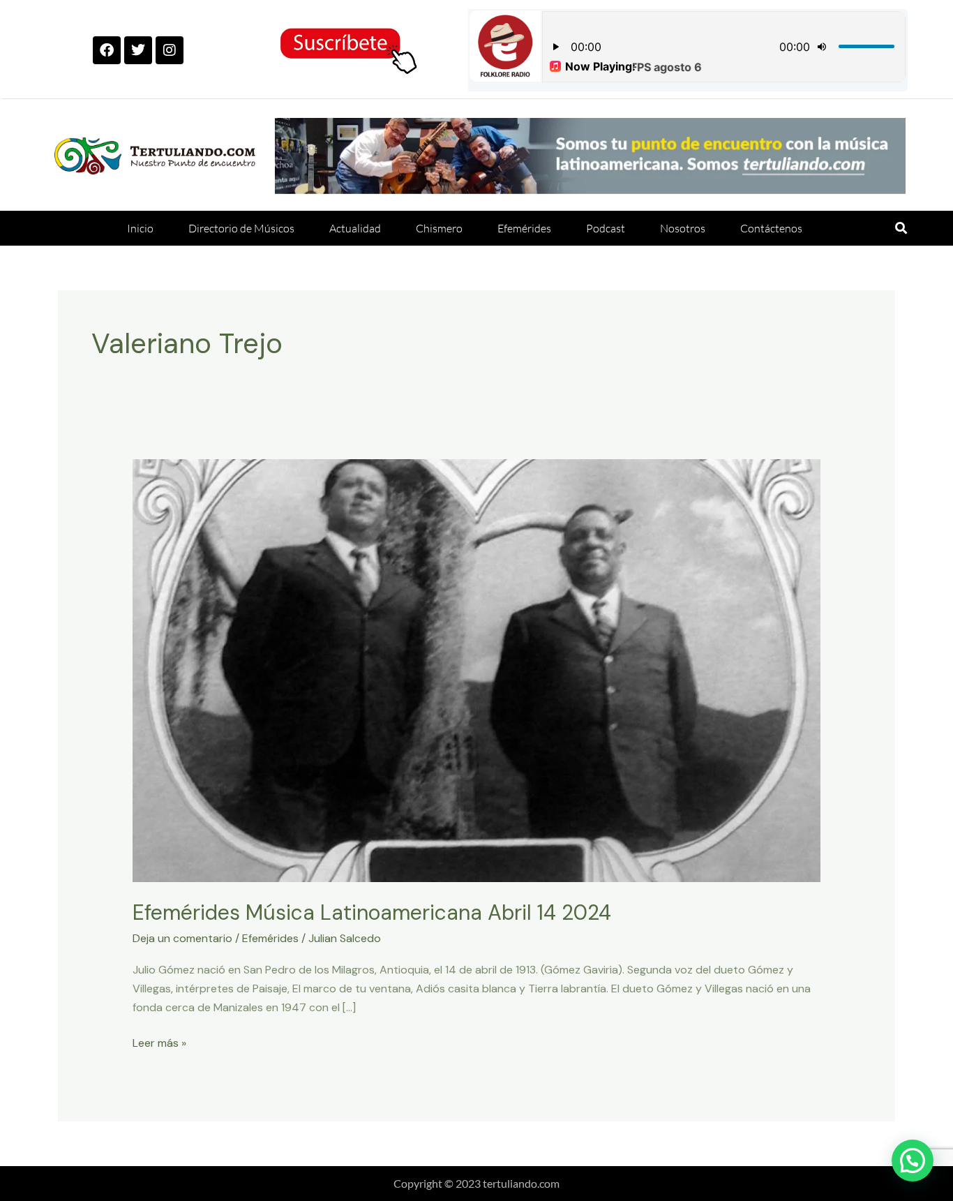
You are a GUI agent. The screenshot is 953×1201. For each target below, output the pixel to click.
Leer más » (159, 1042)
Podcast (605, 228)
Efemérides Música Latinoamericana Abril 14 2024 (372, 912)
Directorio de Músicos (241, 228)
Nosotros (682, 228)
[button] (901, 228)
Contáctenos (771, 228)
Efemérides (524, 228)
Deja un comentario (182, 938)
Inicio (140, 228)
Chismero (439, 228)
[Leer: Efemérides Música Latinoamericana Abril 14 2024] (477, 669)
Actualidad (355, 228)
